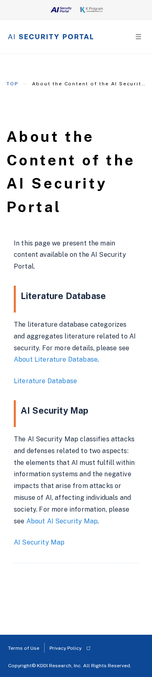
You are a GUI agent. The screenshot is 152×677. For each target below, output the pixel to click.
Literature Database (45, 381)
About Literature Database (56, 359)
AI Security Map (39, 542)
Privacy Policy (65, 648)
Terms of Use (23, 648)
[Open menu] (138, 37)
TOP (12, 84)
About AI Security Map (62, 521)
